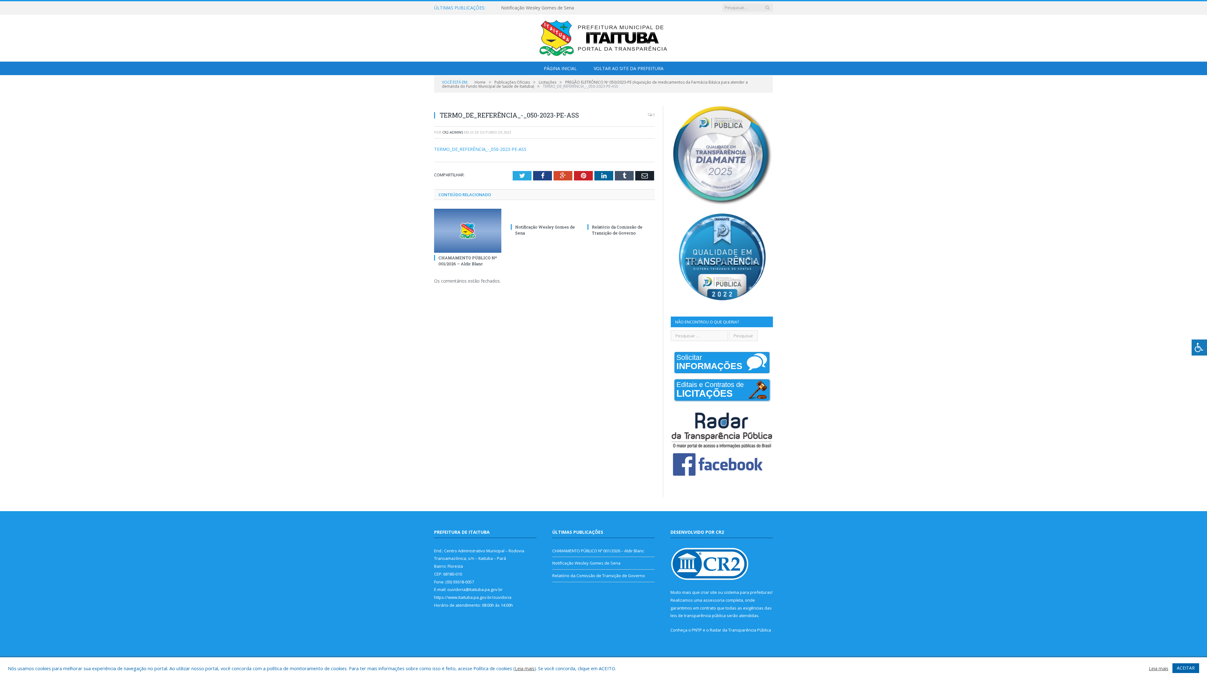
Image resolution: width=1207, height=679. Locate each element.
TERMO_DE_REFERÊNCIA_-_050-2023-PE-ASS (480, 149)
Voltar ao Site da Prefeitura (629, 68)
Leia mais (524, 668)
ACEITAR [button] (1186, 668)
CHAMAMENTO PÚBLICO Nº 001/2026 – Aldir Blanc (467, 260)
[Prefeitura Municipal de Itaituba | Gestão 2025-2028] (603, 37)
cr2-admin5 (452, 132)
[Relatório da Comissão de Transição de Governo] (621, 215)
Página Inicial (560, 68)
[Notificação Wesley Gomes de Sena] (544, 215)
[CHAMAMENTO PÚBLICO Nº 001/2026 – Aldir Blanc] (467, 231)
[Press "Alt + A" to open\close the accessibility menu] (1199, 348)
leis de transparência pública (698, 615)
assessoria (714, 600)
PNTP (697, 630)
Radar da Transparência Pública (740, 630)
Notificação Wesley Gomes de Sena (537, 8)
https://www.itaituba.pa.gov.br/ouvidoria (472, 597)
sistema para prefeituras (748, 592)
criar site (709, 592)
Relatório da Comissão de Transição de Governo (617, 229)
